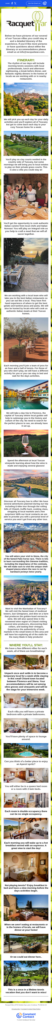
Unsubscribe (16, 1009)
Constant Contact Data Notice (31, 1009)
